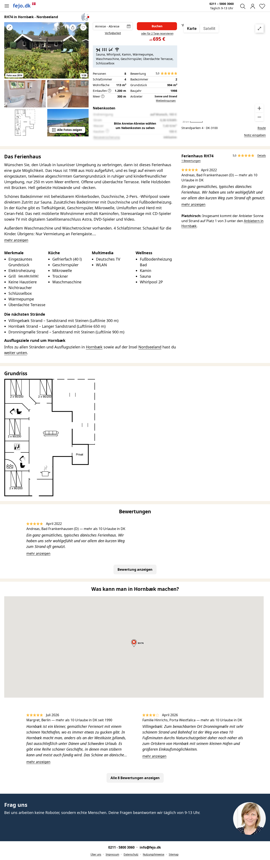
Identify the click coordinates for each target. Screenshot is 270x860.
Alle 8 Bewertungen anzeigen (135, 778)
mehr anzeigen (193, 204)
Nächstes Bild (83, 53)
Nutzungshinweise (153, 854)
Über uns (95, 854)
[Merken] (83, 27)
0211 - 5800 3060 (121, 847)
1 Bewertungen (191, 161)
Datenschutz (131, 854)
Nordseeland (149, 346)
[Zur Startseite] (24, 5)
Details (261, 155)
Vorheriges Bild (9, 53)
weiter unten (15, 352)
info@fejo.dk (150, 847)
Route (262, 128)
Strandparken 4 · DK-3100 (199, 128)
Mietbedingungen (166, 100)
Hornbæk (94, 346)
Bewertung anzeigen (135, 569)
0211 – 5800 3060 (221, 4)
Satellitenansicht (223, 73)
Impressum (112, 854)
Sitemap (173, 854)
